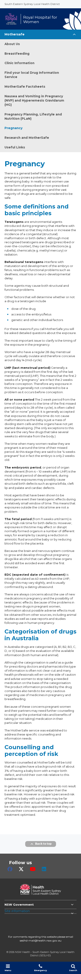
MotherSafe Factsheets (24, 86)
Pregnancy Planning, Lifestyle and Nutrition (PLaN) (33, 116)
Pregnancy (13, 128)
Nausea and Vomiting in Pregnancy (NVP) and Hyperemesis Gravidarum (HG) (34, 100)
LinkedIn (44, 869)
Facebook (10, 869)
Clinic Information (19, 63)
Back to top (43, 843)
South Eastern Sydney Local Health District (32, 4)
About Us (12, 44)
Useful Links (14, 147)
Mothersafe (14, 34)
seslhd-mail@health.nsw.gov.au (40, 940)
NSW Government (19, 904)
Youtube (32, 869)
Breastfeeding (16, 53)
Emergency (40, 970)
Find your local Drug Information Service (31, 75)
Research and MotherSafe (26, 137)
